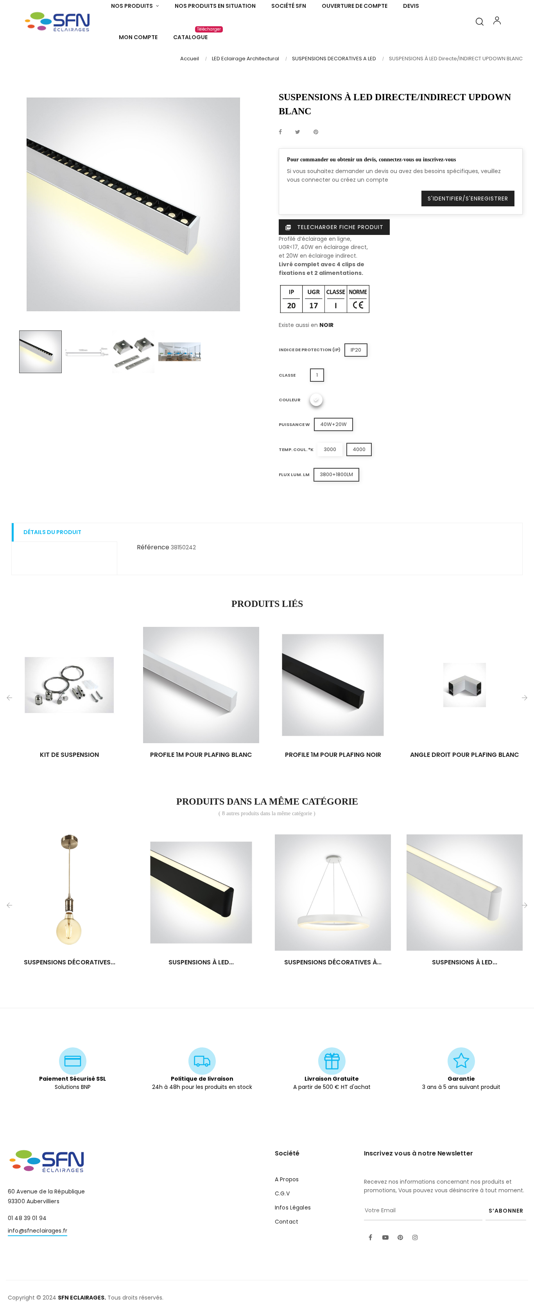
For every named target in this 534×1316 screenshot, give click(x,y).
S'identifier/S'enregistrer (468, 198)
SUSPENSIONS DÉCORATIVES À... (333, 962)
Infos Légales (293, 1207)
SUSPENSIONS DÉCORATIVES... (69, 962)
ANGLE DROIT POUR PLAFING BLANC (464, 755)
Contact (286, 1222)
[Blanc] (316, 400)
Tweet (297, 132)
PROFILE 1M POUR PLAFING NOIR (333, 755)
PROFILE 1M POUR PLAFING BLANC (201, 755)
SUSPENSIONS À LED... (201, 962)
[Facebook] (370, 1238)
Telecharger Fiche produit (334, 227)
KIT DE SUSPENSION (69, 755)
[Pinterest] (400, 1238)
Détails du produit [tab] (52, 532)
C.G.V (282, 1193)
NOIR (326, 325)
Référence (153, 547)
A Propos (287, 1179)
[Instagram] (415, 1238)
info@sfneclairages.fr (37, 1231)
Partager (280, 132)
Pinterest (316, 132)
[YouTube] (385, 1238)
